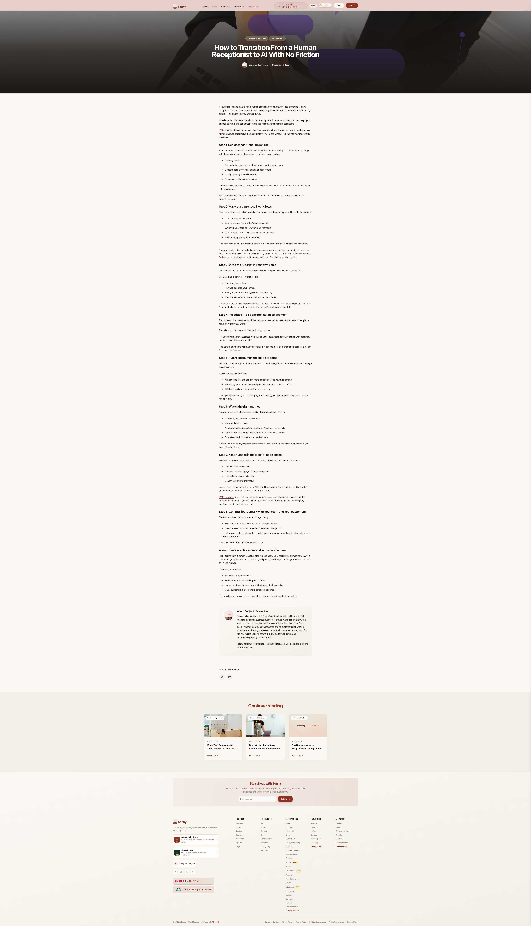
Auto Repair (315, 839)
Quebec (339, 827)
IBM (221, 130)
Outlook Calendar (293, 850)
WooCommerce (292, 879)
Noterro (289, 903)
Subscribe (285, 799)
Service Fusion (292, 907)
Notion (291, 862)
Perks (263, 823)
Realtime (264, 843)
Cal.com (289, 858)
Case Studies (266, 839)
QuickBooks (291, 891)
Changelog (265, 846)
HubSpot (289, 827)
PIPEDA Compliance (317, 922)
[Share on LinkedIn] (230, 677)
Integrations (226, 6)
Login (339, 5)
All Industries (317, 846)
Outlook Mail (291, 839)
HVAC (313, 831)
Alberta (339, 835)
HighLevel (290, 831)
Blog (263, 835)
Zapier (288, 867)
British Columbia (342, 831)
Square (289, 883)
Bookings (239, 835)
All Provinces (342, 846)
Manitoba (339, 839)
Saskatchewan (342, 843)
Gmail (288, 835)
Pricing (215, 6)
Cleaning (314, 843)
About (263, 827)
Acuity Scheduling (293, 843)
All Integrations (293, 911)
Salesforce (293, 871)
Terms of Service (272, 922)
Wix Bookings (291, 854)
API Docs (264, 850)
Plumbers (315, 823)
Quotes (239, 831)
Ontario (339, 823)
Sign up (352, 5)
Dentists (314, 835)
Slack (288, 823)
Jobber (289, 895)
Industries (238, 6)
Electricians (315, 827)
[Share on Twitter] (222, 677)
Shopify (289, 875)
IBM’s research (226, 497)
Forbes (222, 257)
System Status (352, 922)
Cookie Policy (301, 922)
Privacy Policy (287, 922)
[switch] (325, 5)
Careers (264, 831)
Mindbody (293, 887)
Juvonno (289, 899)
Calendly (289, 846)
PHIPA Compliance (336, 922)
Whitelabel (240, 839)
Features (205, 6)
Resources (252, 6)
